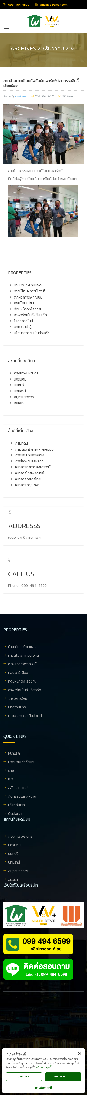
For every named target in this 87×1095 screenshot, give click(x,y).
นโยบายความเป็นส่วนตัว (31, 333)
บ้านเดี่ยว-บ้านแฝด (28, 285)
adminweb (20, 96)
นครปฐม (20, 379)
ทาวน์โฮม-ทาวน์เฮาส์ (29, 291)
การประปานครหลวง (29, 455)
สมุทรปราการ (24, 397)
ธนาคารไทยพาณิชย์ (29, 473)
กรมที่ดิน (21, 443)
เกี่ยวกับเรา (16, 805)
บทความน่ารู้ (23, 327)
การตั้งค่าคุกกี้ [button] (43, 1087)
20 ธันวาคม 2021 (43, 96)
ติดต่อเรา (15, 813)
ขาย (11, 771)
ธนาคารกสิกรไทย (28, 479)
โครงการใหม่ (23, 321)
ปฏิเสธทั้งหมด (24, 1076)
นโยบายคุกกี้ (43, 1067)
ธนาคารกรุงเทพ (27, 485)
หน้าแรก (14, 753)
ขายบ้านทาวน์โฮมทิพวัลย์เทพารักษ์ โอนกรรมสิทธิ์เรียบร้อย (41, 83)
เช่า (10, 779)
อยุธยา (19, 403)
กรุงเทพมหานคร (26, 373)
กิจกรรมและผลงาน (22, 796)
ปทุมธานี (20, 391)
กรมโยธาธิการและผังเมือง (34, 449)
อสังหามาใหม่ (18, 788)
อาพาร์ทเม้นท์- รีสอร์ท (30, 315)
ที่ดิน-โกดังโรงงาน (28, 309)
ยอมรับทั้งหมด (63, 1076)
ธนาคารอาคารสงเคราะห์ (32, 467)
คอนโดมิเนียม (24, 303)
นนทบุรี (19, 385)
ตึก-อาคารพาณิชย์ (28, 297)
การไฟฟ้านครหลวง (29, 461)
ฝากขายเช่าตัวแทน (21, 762)
